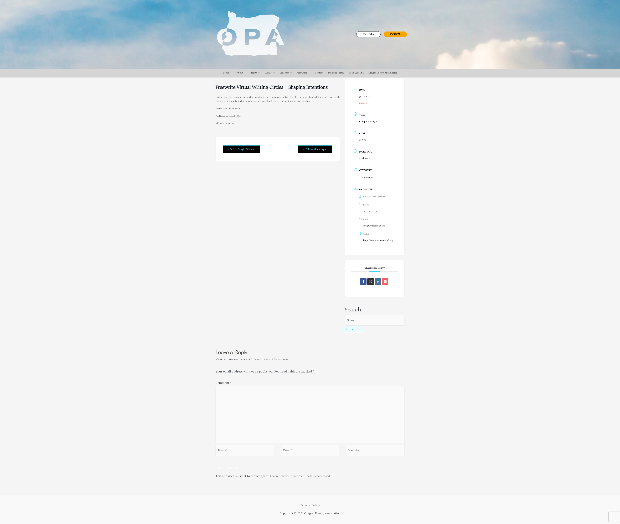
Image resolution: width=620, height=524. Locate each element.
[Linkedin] (378, 281)
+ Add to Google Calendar (241, 149)
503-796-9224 (370, 211)
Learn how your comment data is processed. (300, 476)
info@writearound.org (374, 226)
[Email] (385, 281)
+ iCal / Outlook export (315, 149)
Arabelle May (235, 116)
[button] (368, 34)
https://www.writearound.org (378, 240)
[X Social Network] (370, 281)
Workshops (367, 177)
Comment (223, 383)
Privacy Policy (310, 505)
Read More (364, 158)
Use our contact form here (269, 359)
